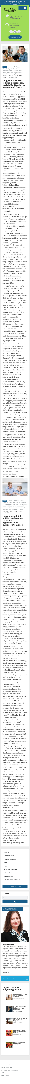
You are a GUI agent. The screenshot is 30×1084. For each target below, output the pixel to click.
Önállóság (5, 508)
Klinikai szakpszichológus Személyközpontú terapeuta (9, 909)
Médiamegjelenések (10, 869)
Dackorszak (12, 502)
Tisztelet (19, 74)
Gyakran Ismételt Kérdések (10, 1065)
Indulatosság (6, 72)
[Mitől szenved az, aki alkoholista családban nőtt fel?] (9, 1034)
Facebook (7, 465)
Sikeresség (14, 72)
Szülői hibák (14, 509)
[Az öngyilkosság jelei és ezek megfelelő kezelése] (9, 1022)
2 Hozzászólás (13, 77)
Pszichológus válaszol (12, 879)
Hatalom (15, 70)
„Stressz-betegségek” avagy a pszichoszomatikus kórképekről (19, 1008)
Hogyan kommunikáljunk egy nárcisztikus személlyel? (20, 995)
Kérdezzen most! (15, 37)
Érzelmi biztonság (21, 502)
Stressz (18, 508)
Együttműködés (12, 69)
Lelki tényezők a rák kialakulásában (19, 1043)
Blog (5, 862)
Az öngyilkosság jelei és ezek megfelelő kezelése (20, 1019)
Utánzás (4, 75)
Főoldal (7, 852)
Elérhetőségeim (9, 873)
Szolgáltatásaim (10, 859)
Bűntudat (5, 502)
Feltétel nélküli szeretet (8, 504)
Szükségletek (6, 509)
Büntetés (4, 69)
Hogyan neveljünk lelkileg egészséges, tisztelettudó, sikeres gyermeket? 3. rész (13, 84)
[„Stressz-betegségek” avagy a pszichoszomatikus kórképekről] (9, 1010)
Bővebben (5, 972)
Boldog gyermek (19, 67)
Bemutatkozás (9, 855)
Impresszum (5, 1075)
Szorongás (13, 74)
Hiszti (20, 70)
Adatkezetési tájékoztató (10, 1070)
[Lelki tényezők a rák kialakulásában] (9, 1046)
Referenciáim (8, 876)
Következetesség (19, 506)
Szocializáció (6, 74)
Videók (6, 866)
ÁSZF (2, 1072)
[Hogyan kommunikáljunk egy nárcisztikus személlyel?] (9, 998)
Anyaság (10, 67)
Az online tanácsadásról (15, 886)
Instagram (14, 465)
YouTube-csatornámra (17, 467)
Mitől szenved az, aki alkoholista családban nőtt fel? (19, 1031)
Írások (4, 67)
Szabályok (20, 72)
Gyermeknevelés (7, 70)
